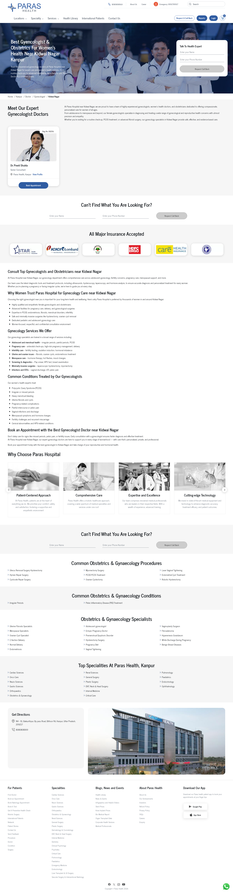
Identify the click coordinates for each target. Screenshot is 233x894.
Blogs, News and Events (110, 788)
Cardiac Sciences (17, 672)
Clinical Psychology (59, 845)
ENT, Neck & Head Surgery (97, 686)
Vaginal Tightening (93, 649)
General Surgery (92, 677)
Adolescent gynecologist (96, 626)
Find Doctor (12, 794)
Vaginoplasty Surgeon (171, 626)
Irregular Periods (16, 602)
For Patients (15, 788)
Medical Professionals (104, 826)
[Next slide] (224, 490)
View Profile (37, 174)
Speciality (36, 18)
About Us (133, 4)
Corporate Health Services (105, 822)
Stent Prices (100, 806)
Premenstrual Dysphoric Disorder (99, 635)
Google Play (197, 806)
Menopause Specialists (19, 630)
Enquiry (142, 822)
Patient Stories (13, 826)
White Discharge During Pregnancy (176, 640)
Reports (202, 18)
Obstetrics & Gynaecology (21, 695)
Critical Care (91, 695)
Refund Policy (144, 806)
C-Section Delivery (17, 640)
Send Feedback (13, 833)
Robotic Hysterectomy (171, 579)
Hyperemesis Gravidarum (172, 635)
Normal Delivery (16, 644)
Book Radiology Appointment (18, 802)
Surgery (10, 849)
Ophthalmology (168, 686)
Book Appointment (33, 185)
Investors (142, 802)
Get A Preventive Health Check (19, 810)
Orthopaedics (15, 690)
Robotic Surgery (13, 814)
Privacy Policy (144, 810)
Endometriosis (16, 649)
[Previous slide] (8, 490)
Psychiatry (55, 849)
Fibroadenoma (168, 630)
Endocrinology (168, 681)
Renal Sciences (92, 672)
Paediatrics (166, 677)
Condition (11, 845)
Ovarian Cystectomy (94, 579)
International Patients (93, 18)
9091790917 (173, 4)
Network (11, 822)
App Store (197, 814)
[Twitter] (114, 884)
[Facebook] (109, 884)
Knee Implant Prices (103, 810)
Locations (19, 18)
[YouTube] (123, 884)
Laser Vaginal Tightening (172, 570)
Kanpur (19, 96)
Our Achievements (146, 798)
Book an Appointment (16, 798)
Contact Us (114, 18)
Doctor (28, 96)
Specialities (58, 788)
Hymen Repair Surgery (19, 574)
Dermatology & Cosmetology (62, 829)
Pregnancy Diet (92, 644)
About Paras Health (150, 788)
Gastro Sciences (16, 686)
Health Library (70, 18)
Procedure (11, 837)
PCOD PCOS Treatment (95, 574)
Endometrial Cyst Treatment (173, 574)
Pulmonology (167, 672)
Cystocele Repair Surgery (20, 579)
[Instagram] (118, 884)
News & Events (101, 798)
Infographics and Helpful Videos (107, 802)
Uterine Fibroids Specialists (21, 626)
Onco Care (14, 677)
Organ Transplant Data (104, 818)
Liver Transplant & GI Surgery (62, 873)
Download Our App (194, 788)
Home (10, 96)
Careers (142, 818)
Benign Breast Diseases (171, 644)
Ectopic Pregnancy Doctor (97, 630)
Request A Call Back (184, 18)
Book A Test (12, 806)
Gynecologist (39, 96)
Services (52, 18)
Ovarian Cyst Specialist (19, 635)
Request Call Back (202, 69)
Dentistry (55, 841)
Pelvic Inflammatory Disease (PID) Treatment (104, 602)
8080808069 (117, 4)
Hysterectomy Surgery (95, 640)
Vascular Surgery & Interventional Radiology (68, 876)
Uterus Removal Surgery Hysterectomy (26, 570)
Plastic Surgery (92, 681)
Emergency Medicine (59, 865)
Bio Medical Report (102, 814)
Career (144, 4)
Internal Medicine (93, 690)
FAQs (141, 814)
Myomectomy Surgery (95, 570)
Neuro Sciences (16, 681)
